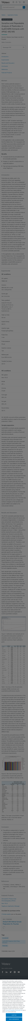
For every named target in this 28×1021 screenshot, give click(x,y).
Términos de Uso (18, 1010)
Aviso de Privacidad (10, 1010)
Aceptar (14, 1015)
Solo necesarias (14, 1019)
